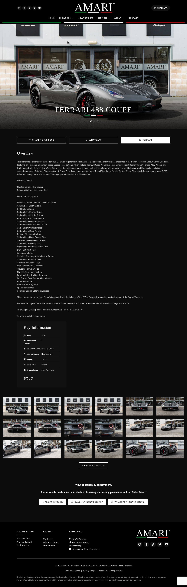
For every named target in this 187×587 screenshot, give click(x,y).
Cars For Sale (23, 539)
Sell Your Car (23, 545)
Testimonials (49, 545)
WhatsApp (162, 8)
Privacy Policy (88, 571)
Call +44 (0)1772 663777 (88, 502)
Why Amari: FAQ (50, 542)
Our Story (47, 539)
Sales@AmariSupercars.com (85, 549)
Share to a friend (43, 140)
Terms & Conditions (72, 571)
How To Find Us (78, 539)
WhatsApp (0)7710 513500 (129, 502)
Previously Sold (24, 542)
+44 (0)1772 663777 (80, 542)
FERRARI (147, 140)
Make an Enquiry (53, 502)
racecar (119, 571)
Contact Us (102, 571)
